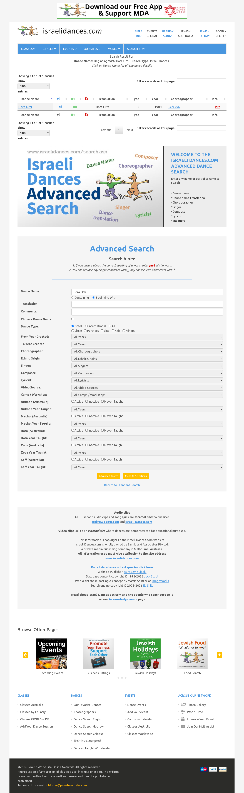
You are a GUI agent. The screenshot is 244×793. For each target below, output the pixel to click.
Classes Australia (31, 704)
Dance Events (136, 704)
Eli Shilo (148, 585)
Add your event (137, 712)
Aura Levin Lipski (135, 571)
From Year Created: (35, 336)
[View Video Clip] (75, 107)
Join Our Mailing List (199, 726)
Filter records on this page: (156, 81)
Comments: (29, 311)
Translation (106, 99)
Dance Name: (30, 291)
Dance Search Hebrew (89, 726)
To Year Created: (33, 344)
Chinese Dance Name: (36, 319)
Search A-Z (135, 48)
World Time (194, 712)
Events (69, 48)
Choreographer (182, 99)
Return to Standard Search (122, 485)
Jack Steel (151, 576)
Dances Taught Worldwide (92, 748)
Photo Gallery (195, 704)
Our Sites (91, 48)
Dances (48, 48)
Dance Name (30, 99)
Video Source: (31, 387)
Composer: (28, 373)
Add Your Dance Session (36, 726)
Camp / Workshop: (34, 394)
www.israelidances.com (122, 558)
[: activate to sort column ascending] (60, 99)
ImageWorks (160, 580)
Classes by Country (33, 712)
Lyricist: (26, 380)
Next (130, 129)
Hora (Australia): (33, 430)
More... (113, 48)
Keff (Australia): (32, 459)
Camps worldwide (139, 719)
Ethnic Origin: (30, 358)
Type (135, 99)
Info (215, 99)
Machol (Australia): (34, 416)
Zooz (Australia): (33, 445)
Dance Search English (88, 719)
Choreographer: (32, 351)
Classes (27, 48)
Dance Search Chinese (89, 733)
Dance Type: (30, 326)
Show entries (23, 86)
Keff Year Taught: (33, 467)
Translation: (29, 303)
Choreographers (85, 712)
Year (155, 99)
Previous (105, 129)
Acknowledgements (123, 599)
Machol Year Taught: (36, 423)
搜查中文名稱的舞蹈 (87, 741)
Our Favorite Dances (87, 704)
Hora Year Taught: (34, 438)
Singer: (26, 365)
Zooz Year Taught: (34, 452)
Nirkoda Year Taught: (36, 409)
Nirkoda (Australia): (35, 401)
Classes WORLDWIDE (34, 719)
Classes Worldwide (140, 733)
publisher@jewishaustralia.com (66, 785)
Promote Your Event (199, 719)
